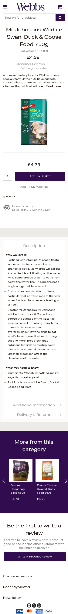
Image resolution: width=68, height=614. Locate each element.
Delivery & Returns (34, 415)
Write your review (34, 68)
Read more (53, 86)
